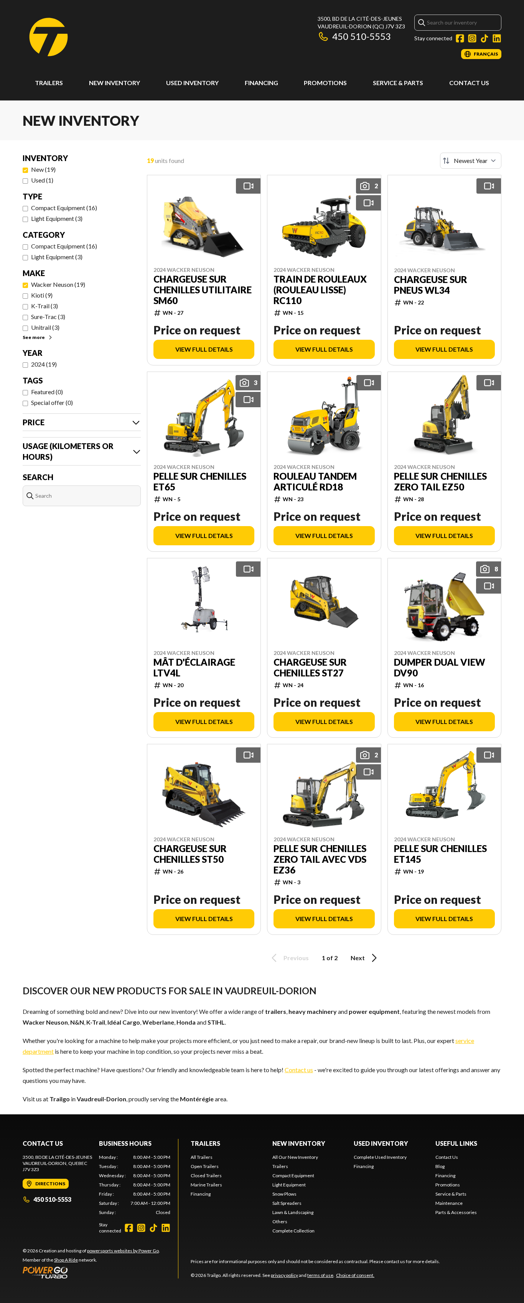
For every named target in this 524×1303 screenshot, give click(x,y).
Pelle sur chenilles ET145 (440, 854)
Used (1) (42, 180)
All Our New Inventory (295, 1157)
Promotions (325, 82)
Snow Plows (284, 1194)
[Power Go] (91, 1272)
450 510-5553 (361, 36)
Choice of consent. (355, 1275)
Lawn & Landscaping (292, 1212)
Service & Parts (398, 82)
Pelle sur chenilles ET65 (199, 481)
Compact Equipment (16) (64, 207)
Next (358, 957)
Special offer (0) (52, 402)
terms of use (320, 1275)
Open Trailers (205, 1166)
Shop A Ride (66, 1260)
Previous (296, 957)
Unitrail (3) (45, 327)
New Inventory (114, 82)
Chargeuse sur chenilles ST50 (190, 854)
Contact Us (469, 82)
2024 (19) (44, 364)
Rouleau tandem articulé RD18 (315, 481)
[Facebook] (460, 38)
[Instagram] (472, 38)
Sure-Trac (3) (48, 316)
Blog (440, 1166)
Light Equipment (289, 1185)
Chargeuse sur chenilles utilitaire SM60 (202, 290)
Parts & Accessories (456, 1212)
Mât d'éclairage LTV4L (194, 667)
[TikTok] (484, 38)
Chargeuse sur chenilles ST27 (310, 667)
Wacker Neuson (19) (58, 284)
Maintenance (449, 1203)
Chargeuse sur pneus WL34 (430, 285)
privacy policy (284, 1275)
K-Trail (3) (44, 305)
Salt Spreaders (287, 1203)
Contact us (299, 1069)
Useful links (456, 1143)
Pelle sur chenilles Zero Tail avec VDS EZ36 (320, 859)
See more (34, 337)
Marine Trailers (206, 1185)
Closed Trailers (206, 1175)
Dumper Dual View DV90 (439, 667)
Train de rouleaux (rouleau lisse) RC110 (320, 290)
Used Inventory (192, 82)
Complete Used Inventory (380, 1157)
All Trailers (202, 1157)
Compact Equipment (293, 1175)
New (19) (43, 169)
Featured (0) (47, 391)
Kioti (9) (42, 295)
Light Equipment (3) (56, 218)
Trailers (49, 82)
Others (279, 1221)
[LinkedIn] (496, 38)
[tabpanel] (135, 1185)
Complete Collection (293, 1231)
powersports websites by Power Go (123, 1251)
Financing (261, 82)
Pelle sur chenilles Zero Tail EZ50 (440, 481)
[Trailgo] (48, 37)
